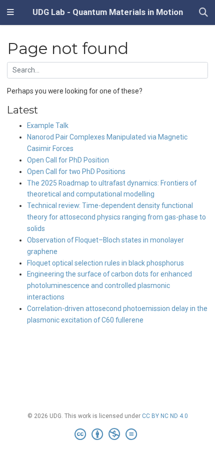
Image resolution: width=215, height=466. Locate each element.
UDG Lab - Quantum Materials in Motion (107, 12)
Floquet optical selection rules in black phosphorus (105, 263)
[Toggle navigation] (10, 12)
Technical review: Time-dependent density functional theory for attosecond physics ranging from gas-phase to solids (116, 217)
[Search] (203, 12)
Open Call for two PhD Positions (76, 172)
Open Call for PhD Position (68, 160)
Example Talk (47, 126)
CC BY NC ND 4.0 (165, 416)
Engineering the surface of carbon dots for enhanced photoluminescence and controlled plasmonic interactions (109, 285)
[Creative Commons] (107, 434)
